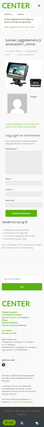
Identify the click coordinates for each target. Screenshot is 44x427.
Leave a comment (25, 54)
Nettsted (10, 200)
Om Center (7, 330)
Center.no (7, 14)
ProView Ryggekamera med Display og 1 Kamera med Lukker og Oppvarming (19, 20)
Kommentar (12, 149)
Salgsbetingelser (9, 312)
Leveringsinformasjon (12, 314)
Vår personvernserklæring (14, 325)
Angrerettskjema (10, 322)
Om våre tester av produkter (15, 317)
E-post (9, 189)
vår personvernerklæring (22, 402)
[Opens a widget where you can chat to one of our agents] (9, 423)
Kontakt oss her (9, 333)
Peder (18, 51)
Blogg (4, 320)
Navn (9, 178)
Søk (22, 286)
